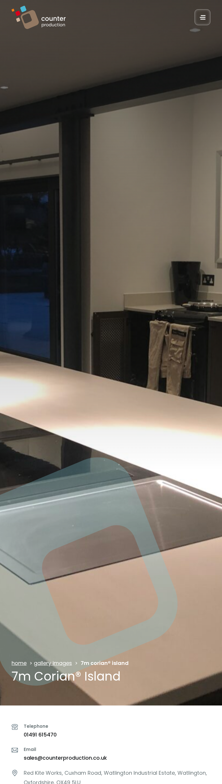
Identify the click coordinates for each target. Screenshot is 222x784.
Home (19, 663)
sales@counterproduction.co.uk (65, 757)
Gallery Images (53, 663)
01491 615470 (40, 734)
